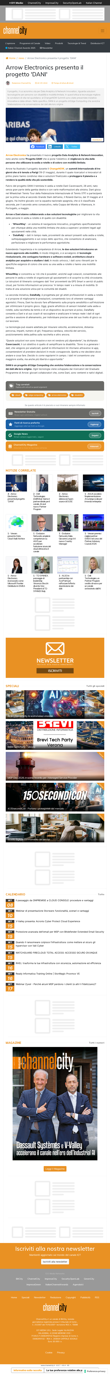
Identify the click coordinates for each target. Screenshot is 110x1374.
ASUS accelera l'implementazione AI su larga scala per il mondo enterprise (93, 497)
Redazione (55, 1297)
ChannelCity (34, 2)
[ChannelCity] (15, 30)
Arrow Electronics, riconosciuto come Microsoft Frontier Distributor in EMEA (16, 580)
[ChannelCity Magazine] (55, 1103)
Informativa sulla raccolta (28, 1370)
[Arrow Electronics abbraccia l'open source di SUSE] (67, 482)
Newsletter (47, 48)
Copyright (71, 1297)
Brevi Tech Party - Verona (21, 746)
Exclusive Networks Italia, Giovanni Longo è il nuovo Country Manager (67, 538)
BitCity (19, 1278)
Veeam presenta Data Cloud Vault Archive (16, 536)
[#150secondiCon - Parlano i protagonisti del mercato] (55, 797)
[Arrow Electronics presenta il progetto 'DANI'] (16, 482)
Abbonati (94, 446)
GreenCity (89, 1278)
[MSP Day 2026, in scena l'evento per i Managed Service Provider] (55, 766)
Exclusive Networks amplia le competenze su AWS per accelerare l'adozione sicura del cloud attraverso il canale (42, 542)
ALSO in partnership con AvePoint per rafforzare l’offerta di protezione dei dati (67, 582)
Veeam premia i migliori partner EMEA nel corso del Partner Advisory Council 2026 (93, 538)
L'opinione (10, 43)
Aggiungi (94, 424)
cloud (17, 395)
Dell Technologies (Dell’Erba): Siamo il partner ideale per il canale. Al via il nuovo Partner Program (41, 501)
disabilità (78, 395)
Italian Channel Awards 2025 (21, 48)
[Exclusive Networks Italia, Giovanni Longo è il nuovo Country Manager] (67, 522)
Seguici (95, 435)
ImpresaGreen (33, 1284)
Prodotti (59, 43)
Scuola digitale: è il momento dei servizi (29, 839)
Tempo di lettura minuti (63, 83)
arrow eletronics (59, 395)
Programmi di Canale (30, 43)
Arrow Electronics (16, 155)
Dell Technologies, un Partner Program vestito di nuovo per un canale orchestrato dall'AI (93, 582)
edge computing (36, 395)
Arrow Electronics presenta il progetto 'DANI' (16, 497)
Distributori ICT (98, 43)
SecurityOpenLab (72, 2)
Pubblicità (85, 1297)
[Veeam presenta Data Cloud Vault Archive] (16, 522)
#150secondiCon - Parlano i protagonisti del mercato (36, 808)
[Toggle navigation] (103, 31)
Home (11, 58)
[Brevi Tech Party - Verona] (55, 735)
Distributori (97, 140)
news (21, 58)
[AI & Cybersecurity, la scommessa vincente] (55, 704)
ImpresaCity (51, 2)
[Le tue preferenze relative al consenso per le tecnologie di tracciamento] (95, 1371)
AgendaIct (78, 1284)
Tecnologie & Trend (77, 43)
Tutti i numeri (96, 1042)
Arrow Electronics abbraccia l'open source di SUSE (66, 497)
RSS (97, 1297)
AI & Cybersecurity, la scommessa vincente (30, 716)
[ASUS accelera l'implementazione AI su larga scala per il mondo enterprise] (93, 482)
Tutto (101, 894)
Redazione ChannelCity (21, 83)
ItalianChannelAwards (56, 1284)
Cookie (48, 1352)
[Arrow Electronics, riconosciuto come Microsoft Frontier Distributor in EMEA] (16, 564)
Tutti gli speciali (95, 685)
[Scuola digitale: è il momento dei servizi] (55, 828)
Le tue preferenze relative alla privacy (67, 1370)
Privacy (61, 1352)
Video (47, 43)
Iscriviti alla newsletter (55, 1261)
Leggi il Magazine (55, 1168)
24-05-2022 (42, 83)
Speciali (25, 1297)
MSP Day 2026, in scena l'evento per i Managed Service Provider (42, 777)
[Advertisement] (58, 1232)
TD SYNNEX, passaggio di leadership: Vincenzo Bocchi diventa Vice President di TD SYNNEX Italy (40, 583)
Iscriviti (95, 413)
